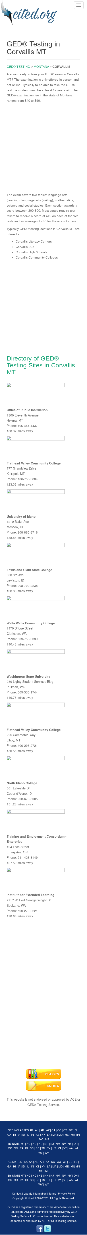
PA (21, 1148)
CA (53, 1130)
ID (23, 1134)
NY (70, 1143)
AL (36, 1130)
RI (26, 1148)
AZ (48, 1130)
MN (78, 1134)
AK (31, 1130)
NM (58, 1143)
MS (47, 1139)
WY (47, 1153)
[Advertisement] (43, 147)
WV (40, 1153)
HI (14, 1134)
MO (41, 1139)
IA (19, 1134)
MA (54, 1134)
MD (60, 1134)
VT (65, 1148)
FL (76, 1130)
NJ (52, 1143)
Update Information (35, 1193)
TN (43, 1148)
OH (76, 1143)
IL (28, 1134)
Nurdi (31, 1198)
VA (59, 1148)
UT (54, 1148)
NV (64, 1143)
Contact (16, 1193)
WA (71, 1148)
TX (48, 1148)
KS (37, 1134)
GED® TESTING (18, 66)
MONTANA (41, 66)
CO (59, 1130)
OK (10, 1148)
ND (35, 1143)
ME (67, 1134)
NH (46, 1143)
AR (42, 1130)
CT (65, 1130)
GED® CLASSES (18, 1130)
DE (71, 1130)
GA (9, 1134)
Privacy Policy (66, 1193)
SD (37, 1148)
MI (72, 1134)
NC (29, 1143)
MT (23, 1143)
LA (48, 1134)
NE (40, 1143)
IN (32, 1134)
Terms (52, 1193)
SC (32, 1148)
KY (43, 1134)
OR (16, 1148)
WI (76, 1148)
